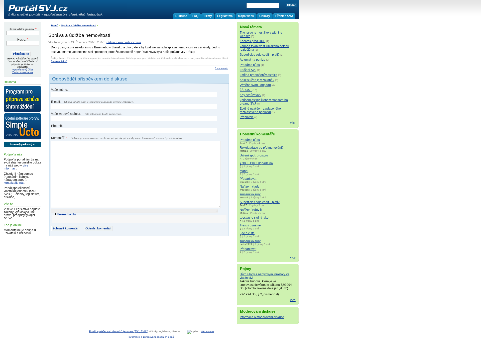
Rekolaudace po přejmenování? (262, 147)
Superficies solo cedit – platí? (260, 54)
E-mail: (56, 102)
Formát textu (66, 214)
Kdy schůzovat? (250, 95)
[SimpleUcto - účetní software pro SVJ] (22, 126)
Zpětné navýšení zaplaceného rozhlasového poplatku (260, 110)
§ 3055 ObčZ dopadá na (256, 163)
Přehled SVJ (284, 16)
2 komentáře (221, 68)
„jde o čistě (247, 233)
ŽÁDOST (246, 90)
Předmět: (57, 126)
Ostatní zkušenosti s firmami (123, 42)
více (293, 123)
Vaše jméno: (59, 90)
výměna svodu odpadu (255, 85)
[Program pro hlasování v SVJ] (22, 99)
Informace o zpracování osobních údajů (152, 336)
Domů (54, 25)
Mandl (244, 171)
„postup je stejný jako (254, 217)
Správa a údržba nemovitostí (78, 25)
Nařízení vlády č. (251, 210)
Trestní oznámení (251, 225)
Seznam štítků (59, 61)
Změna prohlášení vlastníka (258, 75)
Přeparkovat (248, 179)
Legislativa (225, 16)
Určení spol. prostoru (254, 155)
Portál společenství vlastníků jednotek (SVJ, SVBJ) (118, 331)
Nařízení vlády (249, 186)
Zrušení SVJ (248, 70)
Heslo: (22, 39)
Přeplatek (247, 117)
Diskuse (181, 16)
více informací (16, 167)
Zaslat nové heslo (22, 72)
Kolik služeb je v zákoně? (257, 80)
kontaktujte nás (14, 182)
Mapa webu (246, 16)
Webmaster (207, 331)
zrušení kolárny (250, 194)
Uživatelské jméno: (23, 29)
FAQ (195, 16)
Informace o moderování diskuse (262, 317)
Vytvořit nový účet (22, 69)
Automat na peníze (252, 59)
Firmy (208, 16)
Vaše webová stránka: (66, 114)
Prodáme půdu (250, 65)
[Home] (66, 16)
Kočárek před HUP (252, 41)
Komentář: (59, 138)
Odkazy (264, 16)
